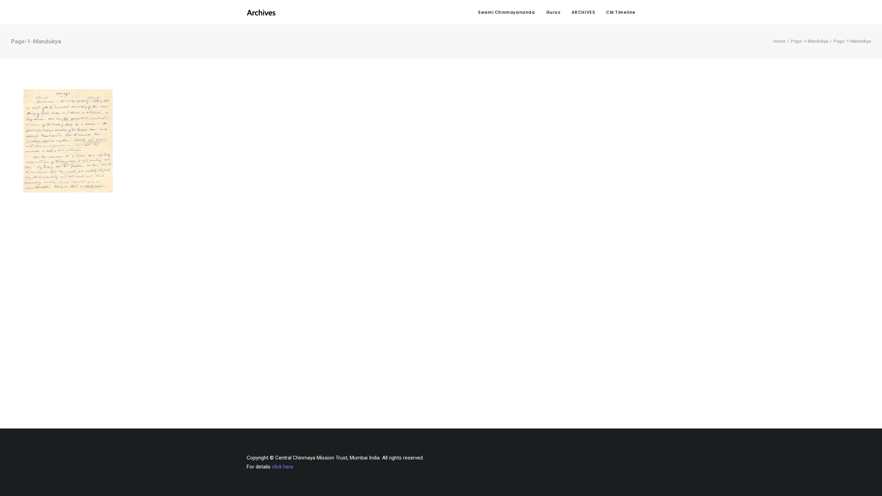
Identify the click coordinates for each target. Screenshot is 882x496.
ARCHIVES (583, 12)
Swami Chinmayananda (506, 12)
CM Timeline (620, 12)
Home (779, 41)
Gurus (553, 12)
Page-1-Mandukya (809, 41)
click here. (283, 467)
